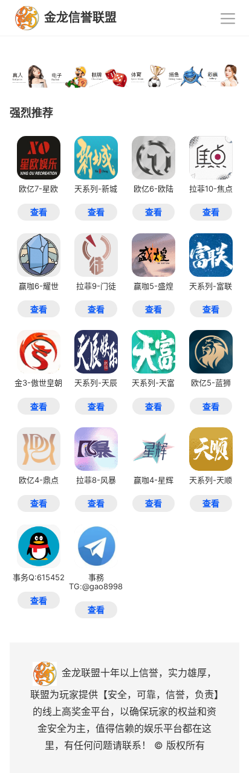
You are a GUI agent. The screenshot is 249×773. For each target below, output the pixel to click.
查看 (38, 212)
